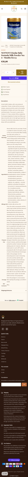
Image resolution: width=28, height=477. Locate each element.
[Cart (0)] (25, 8)
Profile (2, 372)
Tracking (3, 353)
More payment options (14, 82)
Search (3, 339)
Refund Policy (4, 348)
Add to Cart (22, 72)
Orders (3, 370)
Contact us (3, 361)
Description (4, 101)
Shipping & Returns (6, 290)
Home (2, 46)
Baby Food (6, 46)
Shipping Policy (4, 345)
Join (24, 384)
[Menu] (5, 8)
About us (3, 337)
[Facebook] (2, 329)
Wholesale (3, 359)
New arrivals (4, 342)
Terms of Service (5, 350)
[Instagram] (6, 329)
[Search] (21, 8)
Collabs (3, 356)
